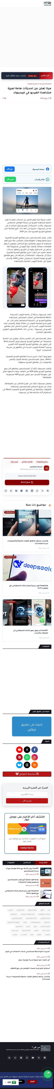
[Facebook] (48, 491)
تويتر (35, 926)
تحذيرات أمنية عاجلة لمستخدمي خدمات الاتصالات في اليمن (27, 952)
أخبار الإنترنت (20, 910)
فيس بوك (14, 462)
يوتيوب (15, 934)
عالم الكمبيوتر (26, 930)
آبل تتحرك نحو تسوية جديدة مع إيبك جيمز (34, 960)
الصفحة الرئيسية (45, 84)
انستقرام (47, 922)
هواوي (39, 934)
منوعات (47, 934)
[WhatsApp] (37, 491)
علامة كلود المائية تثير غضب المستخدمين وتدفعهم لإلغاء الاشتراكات (23, 881)
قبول (32, 1082)
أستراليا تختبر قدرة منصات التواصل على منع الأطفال (30, 968)
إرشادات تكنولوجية (44, 914)
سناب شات (46, 930)
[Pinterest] (27, 491)
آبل (49, 910)
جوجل (28, 926)
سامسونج (19, 926)
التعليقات (10, 863)
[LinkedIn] (32, 491)
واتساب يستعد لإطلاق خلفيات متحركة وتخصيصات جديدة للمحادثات (28, 978)
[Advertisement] (27, 37)
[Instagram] (6, 491)
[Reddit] (21, 491)
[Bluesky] (16, 491)
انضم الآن (10, 179)
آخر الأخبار (27, 863)
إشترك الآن (27, 801)
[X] (42, 491)
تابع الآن (10, 169)
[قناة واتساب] (47, 1074)
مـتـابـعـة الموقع (27, 774)
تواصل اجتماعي (27, 462)
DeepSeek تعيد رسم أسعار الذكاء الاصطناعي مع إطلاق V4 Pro (21, 78)
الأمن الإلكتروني (45, 918)
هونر (32, 934)
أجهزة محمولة (32, 910)
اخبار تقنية (14, 914)
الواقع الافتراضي (17, 918)
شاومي (36, 930)
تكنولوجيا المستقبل (14, 922)
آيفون (42, 910)
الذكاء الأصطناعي (31, 918)
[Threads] (11, 491)
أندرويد (11, 910)
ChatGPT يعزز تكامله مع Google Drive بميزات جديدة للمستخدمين (22, 870)
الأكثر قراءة (43, 863)
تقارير (25, 922)
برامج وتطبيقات (32, 84)
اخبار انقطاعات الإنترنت (27, 914)
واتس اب (23, 934)
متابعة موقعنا (27, 848)
